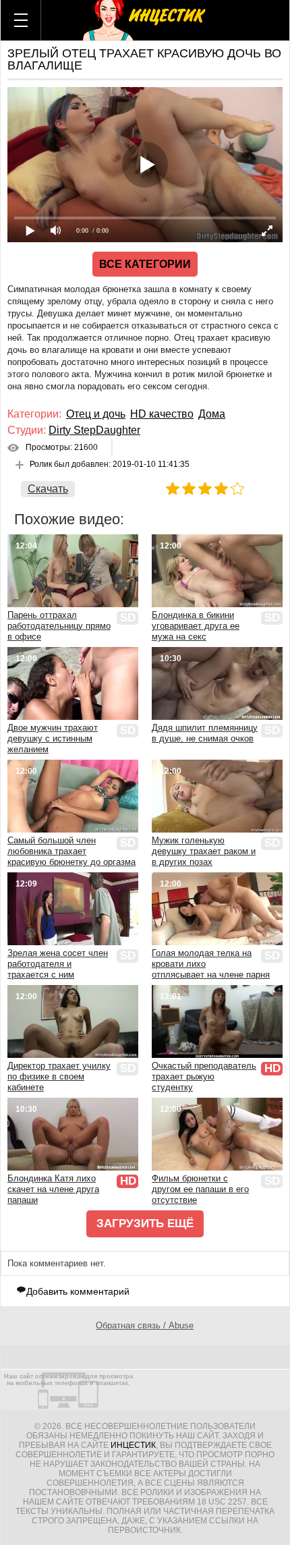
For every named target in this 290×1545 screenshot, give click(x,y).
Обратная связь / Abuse (145, 1325)
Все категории (145, 264)
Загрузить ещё (145, 1223)
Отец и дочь (95, 414)
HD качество (162, 414)
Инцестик (133, 1445)
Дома (211, 414)
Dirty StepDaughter (94, 430)
